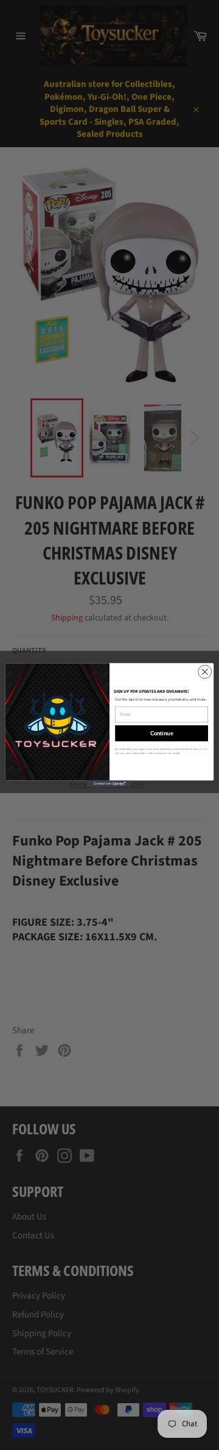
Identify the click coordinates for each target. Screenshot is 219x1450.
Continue (161, 733)
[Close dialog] (205, 672)
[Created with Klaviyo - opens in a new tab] (109, 783)
